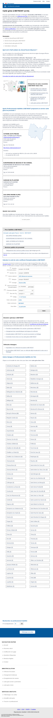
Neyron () (33, 417)
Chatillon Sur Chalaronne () (14, 456)
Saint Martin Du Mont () (37, 504)
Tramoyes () (34, 547)
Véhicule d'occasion (9, 671)
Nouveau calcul (8, 648)
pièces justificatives (10, 28)
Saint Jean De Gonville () (38, 491)
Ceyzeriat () (10, 430)
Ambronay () (10, 370)
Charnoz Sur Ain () (12, 439)
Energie (13, 282)
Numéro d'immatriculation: (12, 269)
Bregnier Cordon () (12, 417)
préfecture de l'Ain (22, 16)
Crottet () (9, 499)
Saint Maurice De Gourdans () (39, 508)
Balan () (9, 387)
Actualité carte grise (9, 698)
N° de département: (8, 623)
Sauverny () (34, 525)
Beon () (9, 404)
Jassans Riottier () (12, 564)
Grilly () (9, 551)
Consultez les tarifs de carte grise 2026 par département (18, 76)
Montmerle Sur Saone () (37, 404)
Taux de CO (12, 293)
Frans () (9, 534)
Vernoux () (34, 556)
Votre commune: (12, 303)
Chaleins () (10, 435)
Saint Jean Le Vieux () (37, 495)
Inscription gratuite (26, 219)
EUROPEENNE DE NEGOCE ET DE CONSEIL (19, 238)
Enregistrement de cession (11, 678)
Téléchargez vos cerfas (27, 632)
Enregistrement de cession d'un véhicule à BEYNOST (39, 93)
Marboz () (34, 366)
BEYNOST (28, 233)
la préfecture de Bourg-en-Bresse (39, 324)
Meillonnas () (34, 383)
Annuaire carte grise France (11, 233)
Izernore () (10, 560)
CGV (23, 709)
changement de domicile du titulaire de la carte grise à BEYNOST (38, 99)
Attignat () (10, 383)
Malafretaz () (10, 586)
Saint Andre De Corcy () (37, 465)
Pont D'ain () (34, 448)
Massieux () (34, 374)
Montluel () (34, 400)
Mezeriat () (34, 391)
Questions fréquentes (10, 655)
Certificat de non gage (10, 651)
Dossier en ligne (37, 1)
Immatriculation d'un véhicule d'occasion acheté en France (39, 89)
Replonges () (34, 456)
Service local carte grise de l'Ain (13, 43)
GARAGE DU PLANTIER (13, 244)
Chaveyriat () (10, 461)
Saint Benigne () (35, 474)
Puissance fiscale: (10, 290)
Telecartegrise (10, 3)
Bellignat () (10, 400)
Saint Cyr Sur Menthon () (38, 478)
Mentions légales (8, 658)
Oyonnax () (34, 426)
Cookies (33, 709)
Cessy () (9, 426)
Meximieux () (34, 387)
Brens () (9, 422)
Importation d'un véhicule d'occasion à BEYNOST (20, 347)
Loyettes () (10, 582)
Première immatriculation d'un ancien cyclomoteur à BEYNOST (23, 328)
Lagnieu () (10, 573)
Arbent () (9, 379)
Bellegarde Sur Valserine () (14, 391)
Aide (43, 1)
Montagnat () (34, 396)
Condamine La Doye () (13, 487)
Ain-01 (22, 233)
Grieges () (10, 547)
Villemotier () (34, 564)
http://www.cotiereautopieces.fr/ (12, 148)
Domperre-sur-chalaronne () (15, 508)
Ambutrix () (10, 374)
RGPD (28, 709)
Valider (44, 310)
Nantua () (33, 413)
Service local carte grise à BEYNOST (15, 40)
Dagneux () (10, 504)
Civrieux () (10, 474)
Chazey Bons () (11, 465)
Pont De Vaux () (35, 452)
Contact (48, 1)
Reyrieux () (34, 461)
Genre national (11, 276)
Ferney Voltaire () (12, 530)
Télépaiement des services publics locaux (17, 250)
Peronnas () (34, 435)
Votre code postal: (11, 300)
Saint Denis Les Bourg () (38, 482)
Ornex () (33, 422)
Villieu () (33, 573)
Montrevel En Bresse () (37, 409)
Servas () (33, 530)
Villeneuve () (34, 569)
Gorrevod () (10, 543)
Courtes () (10, 491)
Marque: (13, 279)
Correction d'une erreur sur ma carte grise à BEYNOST (21, 336)
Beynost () (10, 409)
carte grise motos (8, 685)
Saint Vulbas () (35, 521)
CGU (18, 709)
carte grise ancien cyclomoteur (12, 681)
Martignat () (34, 370)
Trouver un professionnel (11, 701)
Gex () (9, 538)
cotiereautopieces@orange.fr (11, 137)
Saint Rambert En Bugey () (38, 517)
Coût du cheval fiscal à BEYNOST (14, 38)
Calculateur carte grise (11, 46)
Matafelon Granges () (37, 379)
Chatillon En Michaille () (13, 448)
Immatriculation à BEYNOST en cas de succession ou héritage (23, 334)
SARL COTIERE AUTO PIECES (15, 241)
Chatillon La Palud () (13, 452)
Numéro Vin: (12, 273)
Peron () (33, 430)
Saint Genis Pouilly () (37, 487)
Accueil (6, 645)
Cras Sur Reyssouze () (13, 495)
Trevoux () (34, 551)
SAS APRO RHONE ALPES (14, 235)
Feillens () (10, 525)
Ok (22, 623)
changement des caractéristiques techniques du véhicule (22, 331)
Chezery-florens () (12, 469)
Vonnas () (34, 586)
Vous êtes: (14, 306)
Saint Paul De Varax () (37, 512)
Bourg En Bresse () (13, 413)
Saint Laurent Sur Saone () (38, 499)
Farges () (9, 521)
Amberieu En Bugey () (13, 366)
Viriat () (33, 577)
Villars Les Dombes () (37, 560)
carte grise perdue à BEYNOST (39, 103)
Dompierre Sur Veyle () (13, 512)
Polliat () (33, 443)
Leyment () (10, 577)
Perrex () (33, 439)
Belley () (9, 396)
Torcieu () (33, 543)
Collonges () (10, 482)
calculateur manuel (7, 264)
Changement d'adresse (10, 675)
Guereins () (10, 556)
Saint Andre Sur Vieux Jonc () (39, 469)
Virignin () (33, 582)
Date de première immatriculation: (11, 286)
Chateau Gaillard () (12, 443)
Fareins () (10, 517)
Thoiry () (33, 534)
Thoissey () (34, 538)
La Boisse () (10, 569)
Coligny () (10, 478)
